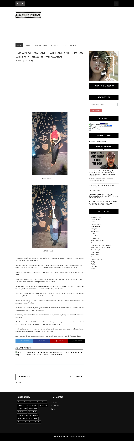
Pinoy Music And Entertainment (101, 245)
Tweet (26, 341)
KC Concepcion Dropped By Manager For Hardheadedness (102, 186)
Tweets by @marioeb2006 (97, 141)
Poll (92, 257)
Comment (78, 341)
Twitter (55, 402)
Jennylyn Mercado (31, 405)
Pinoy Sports (95, 255)
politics (93, 269)
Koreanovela (95, 231)
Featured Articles (40, 45)
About (27, 45)
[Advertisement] (83, 25)
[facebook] (17, 3)
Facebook (55, 406)
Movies (53, 45)
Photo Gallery (95, 238)
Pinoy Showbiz (95, 252)
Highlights (94, 229)
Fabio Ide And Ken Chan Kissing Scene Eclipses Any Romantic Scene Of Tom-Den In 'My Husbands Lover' (103, 196)
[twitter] (22, 3)
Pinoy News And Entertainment (101, 248)
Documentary (95, 219)
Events (93, 222)
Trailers (93, 264)
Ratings (93, 262)
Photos (63, 45)
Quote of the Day (96, 259)
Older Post (75, 377)
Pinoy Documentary (97, 240)
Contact (73, 45)
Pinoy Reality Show (97, 250)
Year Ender (94, 266)
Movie (93, 233)
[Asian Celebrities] (95, 130)
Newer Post (24, 377)
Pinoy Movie (95, 243)
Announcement (96, 217)
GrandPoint (81, 436)
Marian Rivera (22, 408)
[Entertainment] (94, 124)
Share (43, 341)
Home (19, 45)
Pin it (61, 341)
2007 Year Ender (94, 191)
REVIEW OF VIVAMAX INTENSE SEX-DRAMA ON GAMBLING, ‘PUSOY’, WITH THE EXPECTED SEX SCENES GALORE (103, 203)
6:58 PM (27, 61)
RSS (54, 409)
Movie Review (95, 236)
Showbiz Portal (63, 436)
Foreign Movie (95, 226)
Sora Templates (73, 438)
